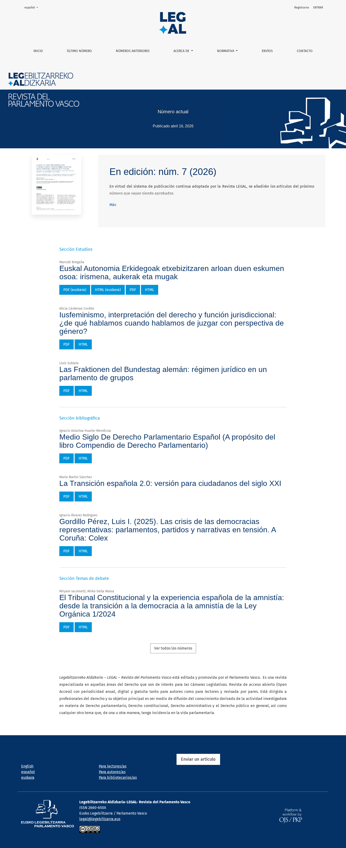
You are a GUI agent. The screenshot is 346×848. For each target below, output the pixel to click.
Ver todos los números (173, 648)
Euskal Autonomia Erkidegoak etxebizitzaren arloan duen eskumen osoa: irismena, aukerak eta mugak (171, 272)
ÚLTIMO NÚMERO (79, 51)
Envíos (267, 51)
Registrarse (301, 7)
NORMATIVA (226, 51)
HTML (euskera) (108, 289)
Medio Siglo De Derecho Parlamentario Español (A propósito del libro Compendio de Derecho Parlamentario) (167, 441)
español (32, 7)
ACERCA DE (181, 51)
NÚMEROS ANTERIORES (133, 51)
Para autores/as (112, 772)
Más (112, 204)
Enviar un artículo (198, 759)
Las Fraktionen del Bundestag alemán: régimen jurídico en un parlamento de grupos (163, 373)
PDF (133, 289)
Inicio (38, 51)
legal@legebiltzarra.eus (99, 819)
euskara (27, 777)
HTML (149, 289)
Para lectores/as (112, 766)
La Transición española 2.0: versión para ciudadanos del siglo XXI (170, 483)
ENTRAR (318, 7)
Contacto (305, 51)
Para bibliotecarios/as (118, 777)
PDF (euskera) (74, 289)
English (27, 766)
